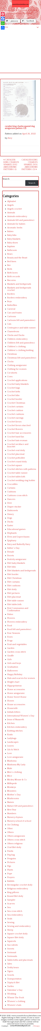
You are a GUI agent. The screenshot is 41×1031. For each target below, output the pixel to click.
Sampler (11, 900)
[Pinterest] (2, 14)
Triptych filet (13, 982)
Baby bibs (11, 235)
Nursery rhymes (15, 817)
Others (10, 832)
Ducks (10, 522)
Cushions (11, 492)
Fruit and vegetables (17, 644)
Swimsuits (12, 956)
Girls (9, 659)
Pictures (11, 862)
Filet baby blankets (16, 563)
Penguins (11, 858)
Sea (9, 907)
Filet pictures (13, 593)
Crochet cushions (15, 414)
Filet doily (12, 589)
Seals (9, 918)
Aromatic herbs (14, 227)
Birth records (13, 276)
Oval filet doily (14, 847)
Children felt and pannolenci (21, 343)
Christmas (12, 354)
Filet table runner (15, 600)
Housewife (12, 708)
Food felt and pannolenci (19, 629)
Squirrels (11, 941)
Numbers (11, 813)
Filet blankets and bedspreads (21, 570)
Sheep (10, 930)
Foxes (10, 637)
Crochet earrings (15, 418)
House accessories (16, 704)
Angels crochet (14, 209)
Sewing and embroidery (19, 926)
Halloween (12, 670)
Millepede (12, 783)
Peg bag (11, 855)
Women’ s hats (14, 1005)
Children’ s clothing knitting (20, 350)
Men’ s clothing (14, 772)
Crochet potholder (16, 458)
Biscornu (11, 280)
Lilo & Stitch (13, 749)
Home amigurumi (15, 693)
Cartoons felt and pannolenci (21, 320)
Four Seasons (13, 633)
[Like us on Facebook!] (28, 22)
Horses (10, 701)
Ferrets (10, 555)
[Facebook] (2, 18)
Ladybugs (11, 738)
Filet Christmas (14, 578)
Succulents (12, 945)
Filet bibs (11, 567)
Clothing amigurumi (17, 365)
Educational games (16, 529)
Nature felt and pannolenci (20, 806)
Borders (11, 294)
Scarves (11, 903)
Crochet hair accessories (19, 433)
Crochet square (14, 465)
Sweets (10, 949)
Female (10, 552)
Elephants (12, 533)
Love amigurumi (15, 757)
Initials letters (13, 712)
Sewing (10, 922)
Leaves (10, 746)
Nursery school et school (19, 821)
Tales (9, 964)
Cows (10, 376)
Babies (10, 231)
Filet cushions (13, 585)
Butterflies (12, 305)
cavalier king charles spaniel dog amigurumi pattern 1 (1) (11, 165)
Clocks (10, 361)
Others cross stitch (16, 840)
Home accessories (16, 689)
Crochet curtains (15, 406)
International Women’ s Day (20, 716)
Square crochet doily (17, 934)
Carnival (11, 309)
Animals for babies (16, 224)
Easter (10, 525)
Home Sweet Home (16, 697)
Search (6, 179)
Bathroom (12, 250)
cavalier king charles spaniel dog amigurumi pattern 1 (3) (30, 165)
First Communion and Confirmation (17, 609)
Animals (11, 212)
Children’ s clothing (16, 346)
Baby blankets (13, 239)
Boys (9, 301)
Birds (9, 269)
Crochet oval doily (16, 450)
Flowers (11, 618)
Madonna (12, 761)
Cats (9, 324)
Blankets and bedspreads (19, 284)
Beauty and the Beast (17, 258)
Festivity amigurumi (16, 559)
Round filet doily (15, 896)
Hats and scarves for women (21, 678)
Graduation (12, 667)
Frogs (10, 640)
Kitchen (11, 723)
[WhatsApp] (2, 23)
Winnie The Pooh (15, 997)
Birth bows (12, 273)
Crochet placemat (15, 454)
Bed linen (11, 261)
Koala (10, 734)
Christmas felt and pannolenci (21, 358)
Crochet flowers (15, 429)
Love (9, 753)
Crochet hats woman (17, 440)
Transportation (14, 979)
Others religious (15, 843)
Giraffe (10, 655)
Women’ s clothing (16, 1001)
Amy (10, 138)
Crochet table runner (17, 473)
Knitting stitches (15, 731)
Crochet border (14, 399)
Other (10, 828)
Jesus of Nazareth (15, 719)
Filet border (13, 574)
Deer (9, 503)
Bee (9, 265)
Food (9, 625)
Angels (10, 205)
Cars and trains (14, 313)
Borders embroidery (17, 297)
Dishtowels (12, 510)
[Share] (2, 28)
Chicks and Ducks (15, 335)
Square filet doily (15, 937)
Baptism (11, 246)
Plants (10, 870)
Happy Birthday (14, 674)
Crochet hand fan (15, 437)
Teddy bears (13, 967)
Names (10, 802)
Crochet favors (14, 421)
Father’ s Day (13, 548)
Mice (9, 776)
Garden (10, 648)
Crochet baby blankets (18, 384)
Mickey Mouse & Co (17, 779)
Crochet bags (13, 388)
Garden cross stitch (16, 652)
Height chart (13, 682)
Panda (10, 851)
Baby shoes (12, 242)
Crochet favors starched (19, 425)
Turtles (10, 986)
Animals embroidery (17, 216)
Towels (10, 975)
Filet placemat (14, 597)
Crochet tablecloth (16, 476)
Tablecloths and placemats (20, 960)
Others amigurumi (16, 836)
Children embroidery (17, 339)
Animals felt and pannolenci (20, 220)
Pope (9, 873)
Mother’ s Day (14, 794)
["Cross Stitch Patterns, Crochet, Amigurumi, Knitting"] (20, 3)
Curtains (11, 488)
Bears (10, 254)
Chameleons (13, 331)
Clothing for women (17, 369)
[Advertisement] (20, 51)
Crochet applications (17, 380)
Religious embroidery (17, 888)
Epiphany (11, 540)
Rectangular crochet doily (19, 885)
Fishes (10, 614)
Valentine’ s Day (14, 990)
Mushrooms (13, 798)
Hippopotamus (14, 686)
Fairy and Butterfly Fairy (18, 544)
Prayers (11, 877)
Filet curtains (13, 582)
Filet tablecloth (14, 604)
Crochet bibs (13, 395)
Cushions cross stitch (17, 495)
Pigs (9, 866)
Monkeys (11, 787)
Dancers (11, 499)
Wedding (11, 994)
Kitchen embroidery (17, 727)
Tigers (10, 971)
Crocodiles (12, 484)
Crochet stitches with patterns (21, 469)
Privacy (36, 1026)
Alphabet (11, 201)
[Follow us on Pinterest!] (13, 22)
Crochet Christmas (16, 403)
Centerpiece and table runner (21, 328)
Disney (10, 514)
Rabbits (10, 881)
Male (9, 768)
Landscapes (12, 742)
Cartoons (11, 316)
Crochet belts (13, 391)
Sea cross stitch (14, 911)
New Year (11, 810)
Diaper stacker (14, 507)
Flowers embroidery (17, 622)
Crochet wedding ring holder (21, 480)
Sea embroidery (15, 915)
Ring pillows (13, 892)
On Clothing (13, 825)
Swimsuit (11, 952)
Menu (5, 27)
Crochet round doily (17, 461)
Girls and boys (14, 663)
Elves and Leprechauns (18, 537)
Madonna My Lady (16, 764)
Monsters (11, 791)
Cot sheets (12, 373)
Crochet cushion (15, 410)
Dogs (9, 518)
